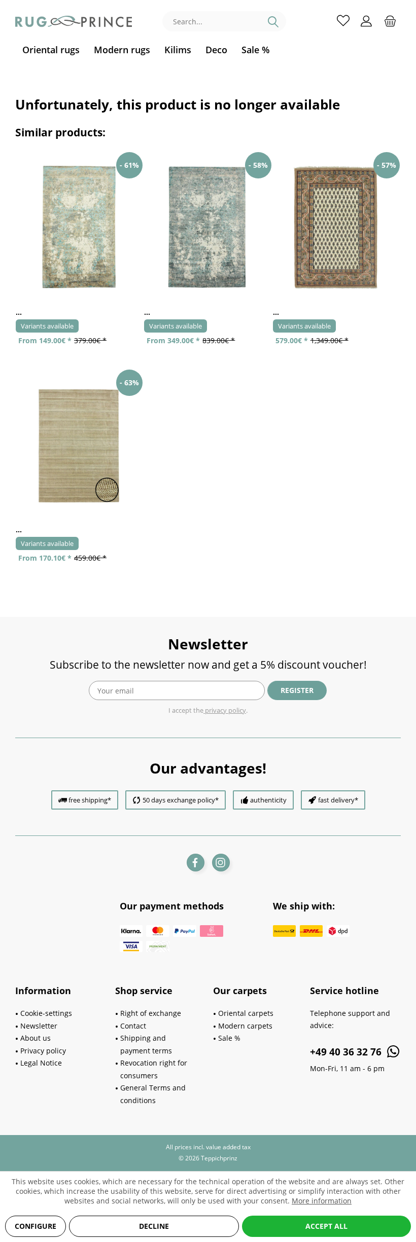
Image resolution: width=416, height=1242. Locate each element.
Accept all (326, 1226)
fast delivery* (338, 800)
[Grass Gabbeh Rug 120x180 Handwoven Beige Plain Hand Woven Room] (79, 445)
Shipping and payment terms (146, 1044)
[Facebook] (195, 862)
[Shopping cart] (390, 20)
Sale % (229, 1038)
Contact (133, 1026)
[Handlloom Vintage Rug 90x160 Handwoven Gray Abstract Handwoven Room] (79, 227)
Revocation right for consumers (153, 1069)
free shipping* (89, 800)
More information (322, 1201)
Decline (154, 1226)
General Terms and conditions (153, 1094)
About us (35, 1038)
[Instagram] (221, 862)
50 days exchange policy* (181, 800)
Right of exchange (150, 1013)
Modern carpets (245, 1026)
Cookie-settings (46, 1013)
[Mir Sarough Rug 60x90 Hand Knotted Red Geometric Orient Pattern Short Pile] (337, 227)
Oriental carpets (245, 1013)
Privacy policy (43, 1050)
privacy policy (224, 710)
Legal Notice (41, 1063)
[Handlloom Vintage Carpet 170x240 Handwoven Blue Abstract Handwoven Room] (208, 227)
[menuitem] (51, 50)
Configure (35, 1226)
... (19, 312)
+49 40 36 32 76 (347, 1051)
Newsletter (38, 1026)
